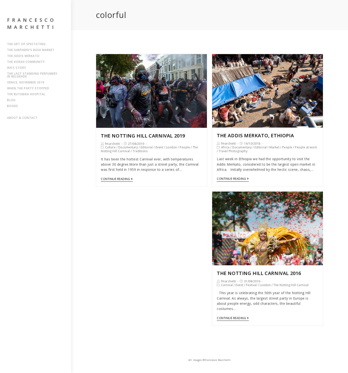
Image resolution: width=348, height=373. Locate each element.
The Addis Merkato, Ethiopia (255, 135)
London (171, 147)
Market (274, 147)
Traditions (140, 151)
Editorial (147, 147)
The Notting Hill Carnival (291, 285)
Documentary (128, 147)
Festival (251, 285)
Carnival (227, 285)
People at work (306, 147)
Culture (110, 147)
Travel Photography (233, 151)
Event (159, 147)
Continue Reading (115, 179)
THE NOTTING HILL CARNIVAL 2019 (143, 136)
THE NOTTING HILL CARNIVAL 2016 (259, 273)
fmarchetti (112, 144)
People (185, 147)
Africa (225, 147)
